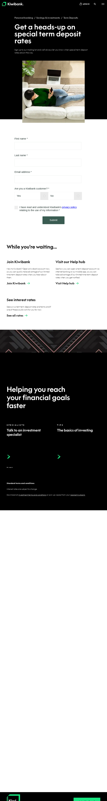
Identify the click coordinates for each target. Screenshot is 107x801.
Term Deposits (70, 17)
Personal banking (23, 17)
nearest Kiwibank (77, 495)
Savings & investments (48, 17)
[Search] (95, 4)
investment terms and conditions (32, 495)
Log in (86, 4)
